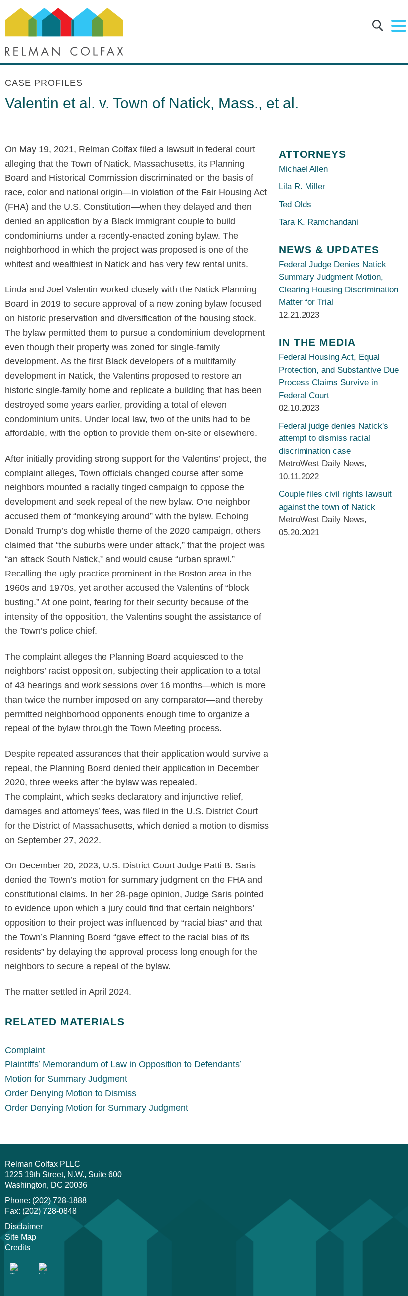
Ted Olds (295, 204)
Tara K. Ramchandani (318, 222)
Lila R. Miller (302, 186)
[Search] (377, 27)
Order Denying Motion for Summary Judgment (96, 1108)
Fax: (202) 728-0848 (41, 1211)
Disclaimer (24, 1226)
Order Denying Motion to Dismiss (70, 1093)
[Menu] (398, 26)
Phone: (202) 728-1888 (46, 1200)
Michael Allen (303, 169)
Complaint (25, 1050)
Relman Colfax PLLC (42, 1164)
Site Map (20, 1237)
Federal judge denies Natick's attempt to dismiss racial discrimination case (333, 438)
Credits (17, 1247)
